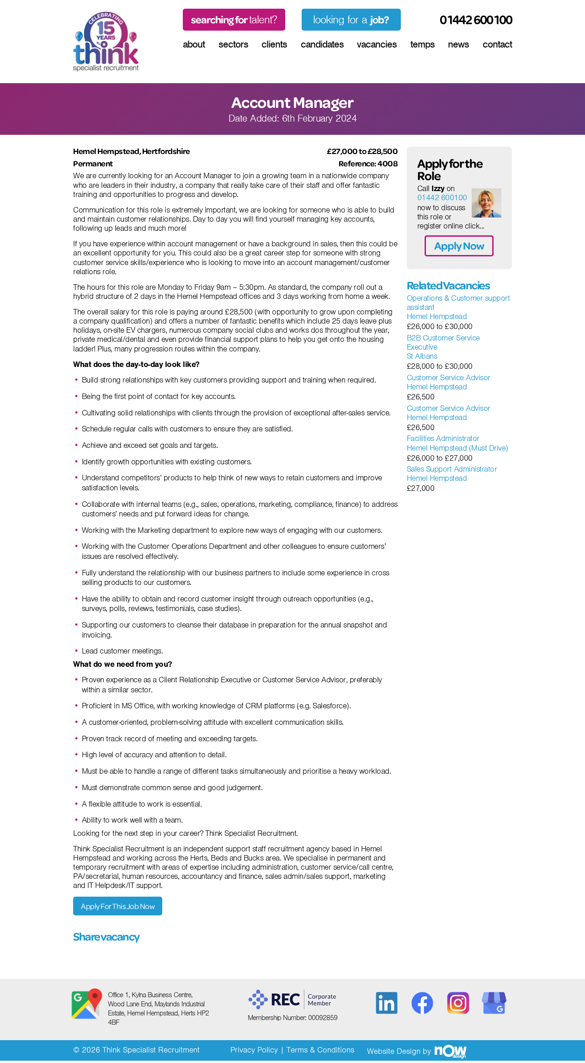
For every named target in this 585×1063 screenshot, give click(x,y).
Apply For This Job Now (117, 906)
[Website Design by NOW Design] (450, 1051)
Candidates (322, 44)
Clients (274, 44)
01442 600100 (442, 197)
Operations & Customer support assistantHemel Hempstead (458, 307)
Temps (422, 44)
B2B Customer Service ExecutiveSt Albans (443, 347)
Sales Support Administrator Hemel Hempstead (452, 473)
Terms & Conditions (320, 1050)
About (194, 44)
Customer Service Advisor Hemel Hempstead (448, 382)
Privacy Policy (254, 1050)
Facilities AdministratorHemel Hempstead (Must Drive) (457, 443)
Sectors (233, 44)
